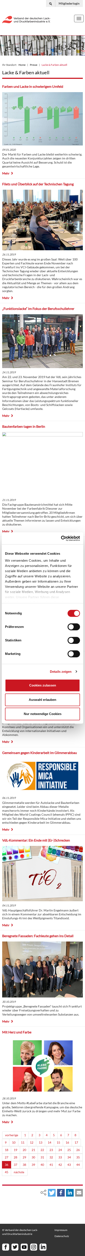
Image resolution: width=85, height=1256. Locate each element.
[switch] (74, 626)
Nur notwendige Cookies (42, 714)
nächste (19, 1172)
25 (69, 1150)
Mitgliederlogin (69, 3)
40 (42, 1164)
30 (33, 1157)
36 (6, 1164)
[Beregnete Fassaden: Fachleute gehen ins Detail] (42, 969)
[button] (52, 1193)
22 (42, 1150)
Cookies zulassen (42, 685)
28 (15, 1157)
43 (69, 1164)
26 (78, 1150)
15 (58, 1142)
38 (24, 1164)
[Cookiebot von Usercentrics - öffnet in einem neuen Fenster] (61, 538)
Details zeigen (60, 671)
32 (51, 1157)
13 (40, 1142)
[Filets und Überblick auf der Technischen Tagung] (42, 220)
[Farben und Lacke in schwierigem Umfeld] (42, 118)
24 (60, 1150)
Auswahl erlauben (42, 700)
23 (51, 1150)
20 (24, 1150)
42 (60, 1164)
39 (33, 1164)
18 (6, 1150)
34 (69, 1157)
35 (78, 1157)
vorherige (12, 1135)
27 (6, 1157)
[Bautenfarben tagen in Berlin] (42, 464)
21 (33, 1150)
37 (15, 1164)
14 (49, 1142)
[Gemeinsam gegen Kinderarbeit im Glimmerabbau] (42, 776)
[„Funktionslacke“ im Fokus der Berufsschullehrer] (42, 341)
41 (51, 1164)
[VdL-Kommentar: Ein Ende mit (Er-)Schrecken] (42, 873)
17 (76, 1142)
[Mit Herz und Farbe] (42, 1066)
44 (78, 1164)
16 (67, 1142)
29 (24, 1157)
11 (22, 1142)
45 (6, 1172)
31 (42, 1157)
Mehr (6, 173)
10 (13, 1142)
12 (31, 1142)
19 (15, 1150)
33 (60, 1157)
